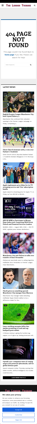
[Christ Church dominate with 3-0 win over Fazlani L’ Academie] (18, 137)
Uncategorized (7, 199)
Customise (18, 415)
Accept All (18, 409)
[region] (18, 408)
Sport (5, 93)
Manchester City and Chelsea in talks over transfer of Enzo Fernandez (18, 256)
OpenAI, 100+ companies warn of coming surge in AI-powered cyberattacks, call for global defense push (18, 363)
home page (9, 55)
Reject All (18, 420)
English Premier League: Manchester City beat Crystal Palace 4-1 (18, 115)
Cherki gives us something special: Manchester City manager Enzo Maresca (18, 292)
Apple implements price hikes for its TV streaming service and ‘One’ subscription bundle (18, 187)
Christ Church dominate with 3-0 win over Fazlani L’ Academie (18, 151)
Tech (5, 164)
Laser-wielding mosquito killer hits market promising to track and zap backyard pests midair (16, 328)
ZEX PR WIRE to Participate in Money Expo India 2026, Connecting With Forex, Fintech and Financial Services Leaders (18, 222)
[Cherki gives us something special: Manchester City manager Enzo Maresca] (18, 278)
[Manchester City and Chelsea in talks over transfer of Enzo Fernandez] (18, 243)
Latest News (9, 87)
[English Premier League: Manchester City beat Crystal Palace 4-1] (18, 102)
